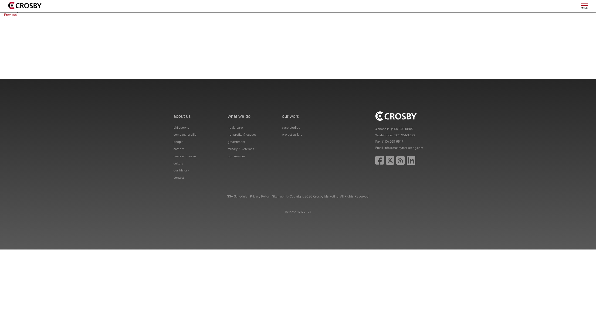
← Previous (8, 15)
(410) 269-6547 (392, 142)
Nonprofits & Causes (242, 135)
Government (236, 142)
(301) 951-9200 (404, 135)
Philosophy (181, 128)
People (178, 142)
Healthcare (235, 128)
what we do (239, 116)
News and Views (184, 156)
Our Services (237, 156)
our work (290, 116)
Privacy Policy (260, 196)
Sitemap (278, 196)
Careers (178, 149)
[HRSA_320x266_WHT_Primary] (37, 48)
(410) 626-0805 (402, 129)
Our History (181, 170)
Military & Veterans (241, 149)
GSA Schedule (237, 196)
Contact (178, 178)
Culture (178, 163)
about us (182, 116)
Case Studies (291, 128)
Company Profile (184, 135)
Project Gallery (292, 135)
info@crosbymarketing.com (403, 148)
